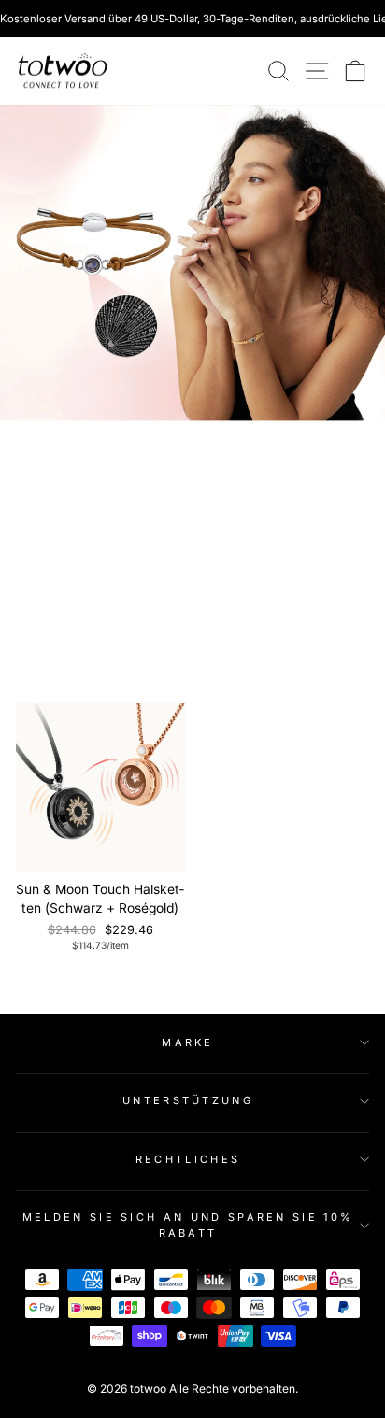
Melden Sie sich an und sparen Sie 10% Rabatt (188, 1225)
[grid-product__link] (100, 787)
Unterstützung (187, 1100)
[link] (62, 71)
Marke (188, 1042)
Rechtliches (187, 1159)
